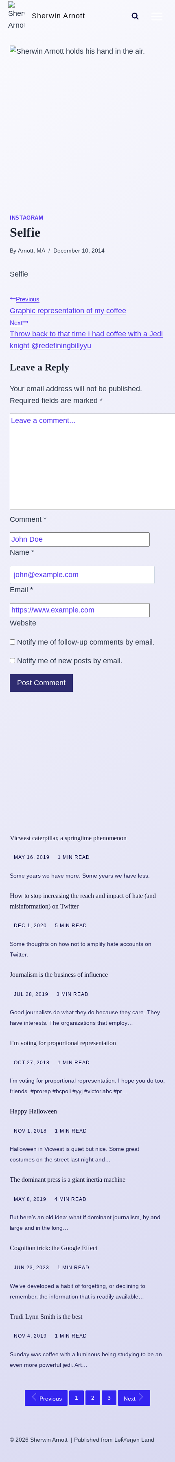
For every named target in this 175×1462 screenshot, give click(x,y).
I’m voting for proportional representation (63, 1042)
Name (22, 552)
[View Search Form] (135, 16)
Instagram (27, 218)
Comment (28, 519)
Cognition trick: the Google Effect (53, 1247)
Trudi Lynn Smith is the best (46, 1316)
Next (130, 1398)
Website (23, 623)
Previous (50, 1398)
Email (21, 590)
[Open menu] (157, 16)
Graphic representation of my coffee (68, 305)
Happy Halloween (33, 1111)
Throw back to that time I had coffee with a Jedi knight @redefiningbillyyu (86, 334)
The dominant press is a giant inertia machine (67, 1179)
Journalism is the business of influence (59, 974)
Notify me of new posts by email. (69, 661)
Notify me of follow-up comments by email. (86, 642)
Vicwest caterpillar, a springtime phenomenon (68, 837)
